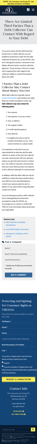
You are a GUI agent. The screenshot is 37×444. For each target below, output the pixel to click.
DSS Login (24, 441)
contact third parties (9, 98)
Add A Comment (18, 275)
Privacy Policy (20, 435)
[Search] (33, 429)
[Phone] (28, 9)
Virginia (6, 363)
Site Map (17, 441)
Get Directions (18, 414)
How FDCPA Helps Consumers (17, 229)
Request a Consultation (18, 379)
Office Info (17, 411)
